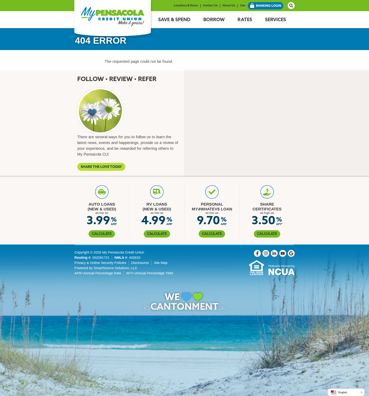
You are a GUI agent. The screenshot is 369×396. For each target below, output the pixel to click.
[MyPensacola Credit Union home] (113, 16)
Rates (245, 20)
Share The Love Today (101, 167)
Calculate (102, 234)
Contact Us (210, 6)
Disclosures (140, 263)
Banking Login (268, 6)
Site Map (160, 263)
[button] (346, 392)
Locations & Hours (186, 6)
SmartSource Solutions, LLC (115, 268)
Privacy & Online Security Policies (100, 263)
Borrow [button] (214, 20)
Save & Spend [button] (174, 20)
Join (242, 6)
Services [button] (275, 20)
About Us (229, 6)
